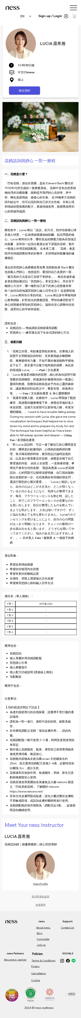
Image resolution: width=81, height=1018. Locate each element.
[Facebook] (67, 960)
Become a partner (15, 959)
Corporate (43, 939)
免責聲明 (40, 904)
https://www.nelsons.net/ (27, 791)
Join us (41, 944)
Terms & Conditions (43, 960)
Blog (39, 933)
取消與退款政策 (40, 896)
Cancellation (38, 973)
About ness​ (43, 927)
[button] (74, 16)
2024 (28, 1008)
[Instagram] (62, 960)
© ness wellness (43, 1008)
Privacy (35, 966)
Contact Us (67, 927)
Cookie (35, 980)
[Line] (73, 960)
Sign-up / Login (50, 16)
